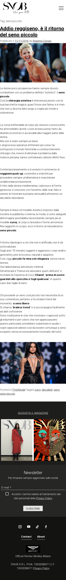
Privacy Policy (44, 498)
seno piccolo (7, 393)
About (41, 536)
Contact (26, 536)
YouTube (28, 526)
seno (57, 389)
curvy (38, 389)
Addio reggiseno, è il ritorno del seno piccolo (32, 31)
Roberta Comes (42, 40)
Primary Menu (61, 8)
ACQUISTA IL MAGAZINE (33, 413)
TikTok (37, 526)
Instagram (20, 526)
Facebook (46, 526)
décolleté (47, 389)
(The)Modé (18, 389)
